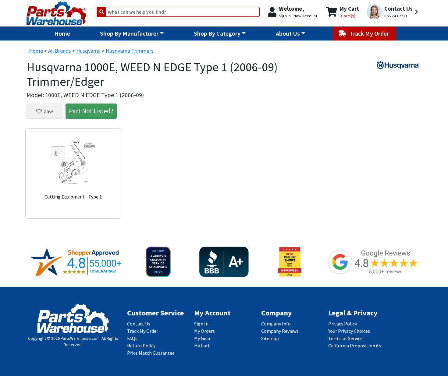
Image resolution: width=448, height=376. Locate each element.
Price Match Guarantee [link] (151, 353)
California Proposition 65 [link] (354, 346)
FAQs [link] (132, 338)
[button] (393, 12)
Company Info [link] (276, 324)
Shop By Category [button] (217, 33)
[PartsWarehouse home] (56, 11)
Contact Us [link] (138, 324)
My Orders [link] (204, 331)
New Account (305, 16)
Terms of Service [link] (345, 338)
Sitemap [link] (270, 338)
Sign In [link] (201, 324)
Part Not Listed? (91, 111)
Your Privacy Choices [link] (349, 331)
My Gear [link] (202, 338)
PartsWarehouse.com (80, 338)
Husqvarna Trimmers (130, 50)
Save (49, 111)
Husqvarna (88, 50)
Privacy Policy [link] (342, 324)
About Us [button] (288, 33)
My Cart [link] (202, 346)
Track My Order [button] (370, 33)
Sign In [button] (285, 16)
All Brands (59, 50)
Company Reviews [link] (280, 331)
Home (62, 33)
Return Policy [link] (141, 346)
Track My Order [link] (142, 331)
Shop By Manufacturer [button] (129, 33)
